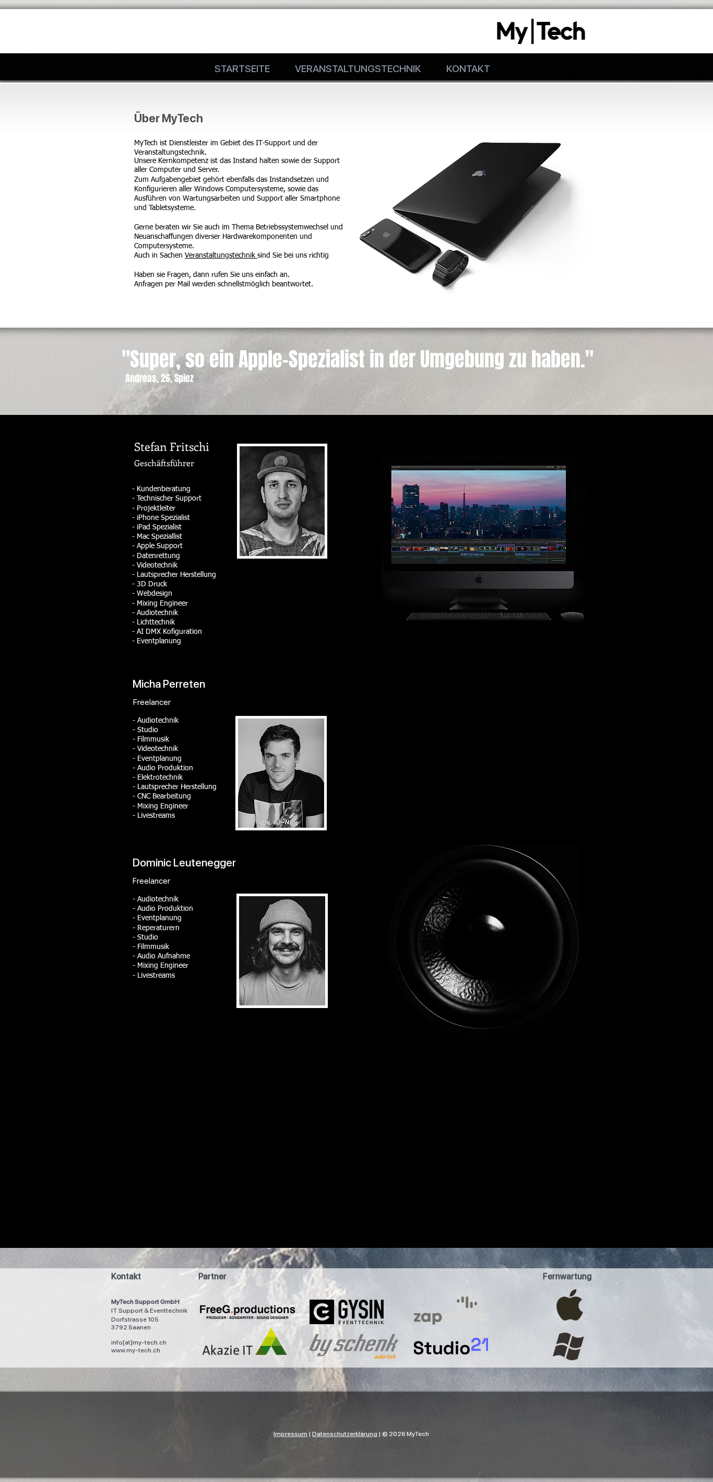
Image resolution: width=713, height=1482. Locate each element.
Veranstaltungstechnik (221, 255)
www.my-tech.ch (135, 1350)
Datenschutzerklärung (344, 1434)
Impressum (290, 1434)
